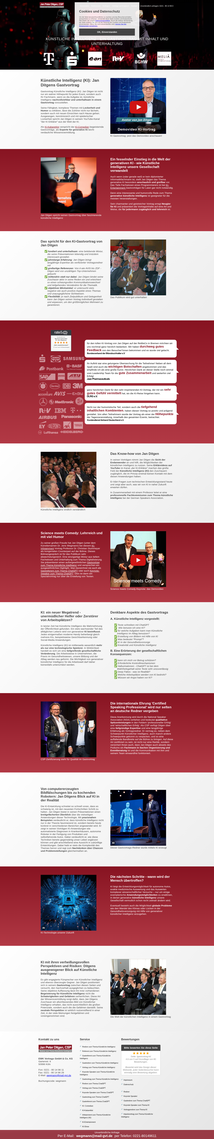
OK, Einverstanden (107, 32)
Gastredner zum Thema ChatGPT (137, 1101)
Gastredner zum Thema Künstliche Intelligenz (100, 1063)
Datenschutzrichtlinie (102, 20)
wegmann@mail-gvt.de (94, 1136)
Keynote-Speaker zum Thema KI (136, 1105)
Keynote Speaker (130, 1096)
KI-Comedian (82, 127)
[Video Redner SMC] (138, 559)
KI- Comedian (87, 1106)
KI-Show (85, 1127)
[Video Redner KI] (138, 106)
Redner (127, 1092)
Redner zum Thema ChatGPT (94, 1084)
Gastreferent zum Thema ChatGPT (59, 570)
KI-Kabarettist (52, 127)
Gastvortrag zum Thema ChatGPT (95, 1097)
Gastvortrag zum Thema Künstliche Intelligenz (70, 564)
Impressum (128, 1080)
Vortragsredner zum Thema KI (135, 1110)
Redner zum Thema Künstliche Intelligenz (98, 1047)
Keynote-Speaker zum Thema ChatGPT (70, 572)
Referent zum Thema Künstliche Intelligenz (99, 1051)
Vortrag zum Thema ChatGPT (94, 1088)
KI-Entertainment (89, 1122)
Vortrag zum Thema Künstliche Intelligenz (98, 1067)
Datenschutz (129, 1084)
